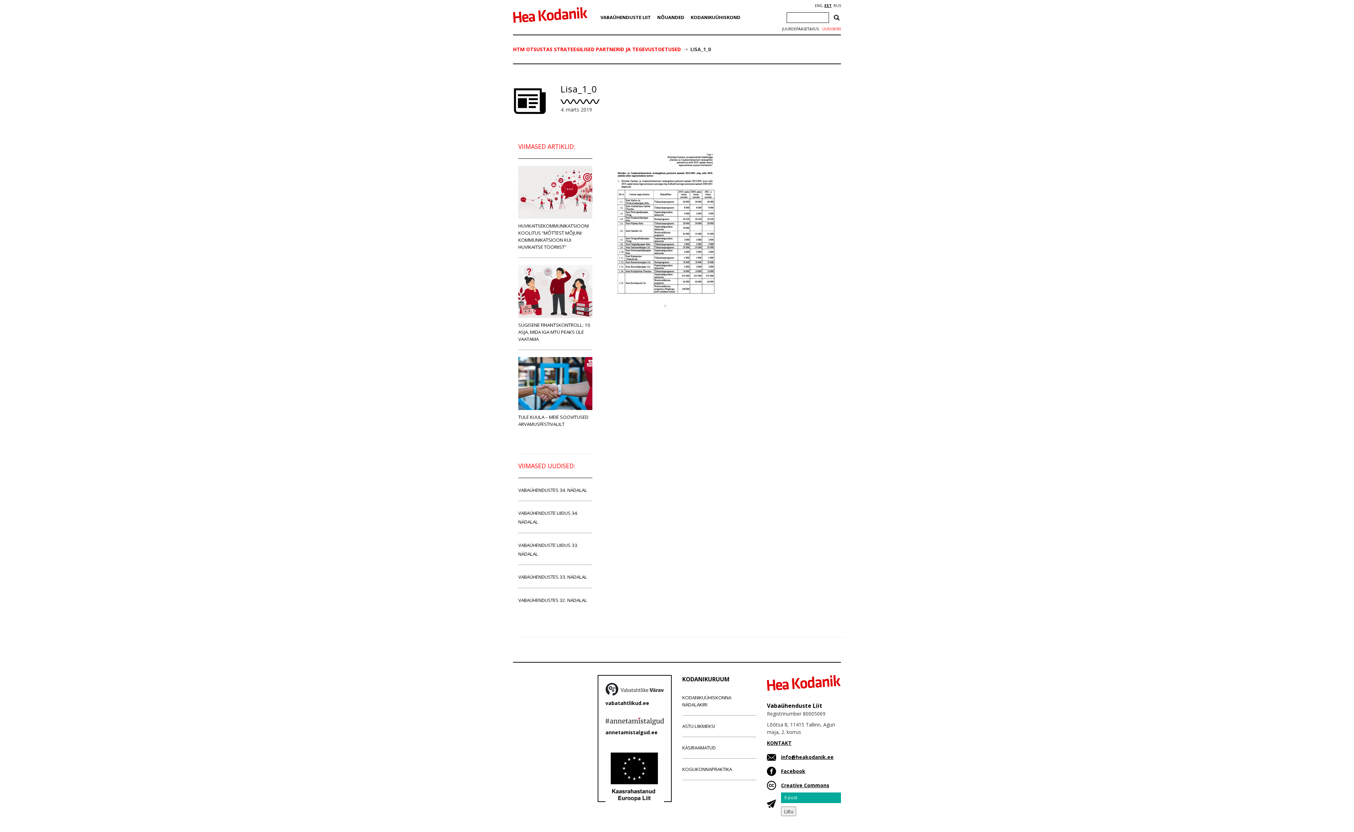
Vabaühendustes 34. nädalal (552, 490)
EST (828, 5)
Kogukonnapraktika (707, 769)
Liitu (788, 811)
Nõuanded (670, 17)
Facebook (793, 771)
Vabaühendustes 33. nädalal (552, 577)
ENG (819, 5)
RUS (837, 5)
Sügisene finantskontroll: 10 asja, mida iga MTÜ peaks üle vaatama (554, 332)
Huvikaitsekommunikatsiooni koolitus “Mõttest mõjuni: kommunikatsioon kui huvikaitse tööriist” (553, 236)
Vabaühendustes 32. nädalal (552, 600)
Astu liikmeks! (698, 726)
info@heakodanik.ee (807, 757)
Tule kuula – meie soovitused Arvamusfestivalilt (553, 420)
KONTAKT (779, 743)
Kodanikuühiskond (715, 17)
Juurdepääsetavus (800, 28)
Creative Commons (805, 785)
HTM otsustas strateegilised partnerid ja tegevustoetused (597, 49)
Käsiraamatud (699, 747)
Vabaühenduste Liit (625, 17)
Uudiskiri (831, 28)
